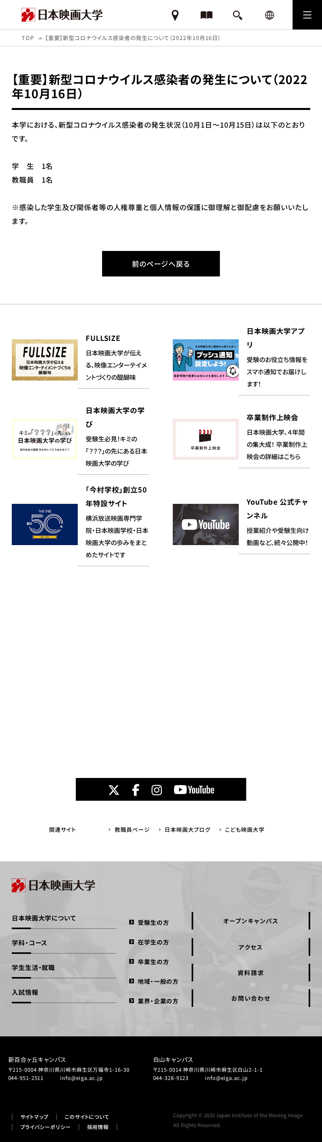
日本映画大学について (44, 917)
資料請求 (251, 972)
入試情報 (25, 992)
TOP (28, 38)
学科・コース (30, 942)
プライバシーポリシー (45, 1127)
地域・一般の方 (158, 981)
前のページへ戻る (161, 263)
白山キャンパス (173, 1059)
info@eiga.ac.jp (81, 1078)
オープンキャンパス (251, 921)
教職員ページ (132, 829)
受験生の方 (153, 922)
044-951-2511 (26, 1078)
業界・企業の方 (158, 1001)
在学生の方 (153, 942)
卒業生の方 (153, 961)
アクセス (251, 947)
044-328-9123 (171, 1078)
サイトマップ (34, 1117)
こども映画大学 (244, 829)
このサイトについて (87, 1117)
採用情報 (98, 1127)
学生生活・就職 (33, 967)
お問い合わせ (251, 998)
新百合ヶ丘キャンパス (37, 1059)
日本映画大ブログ (187, 829)
